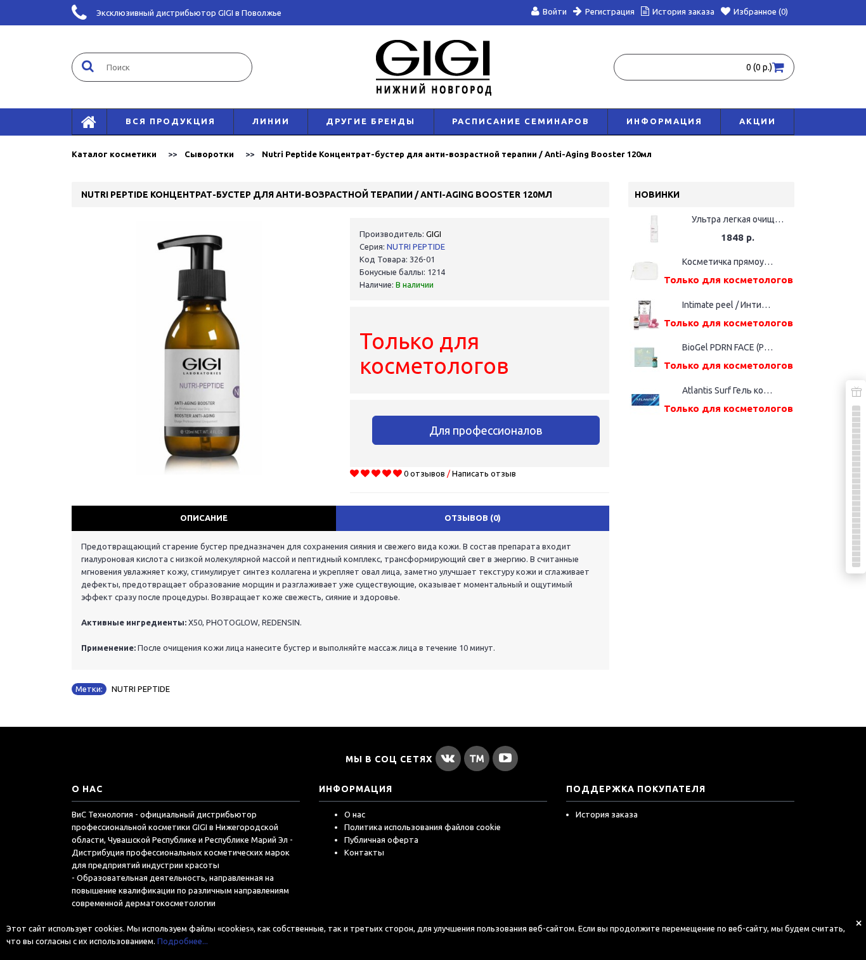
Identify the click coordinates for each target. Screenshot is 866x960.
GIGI (433, 233)
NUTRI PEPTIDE (416, 246)
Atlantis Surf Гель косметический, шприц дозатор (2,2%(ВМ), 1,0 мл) (728, 390)
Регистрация (610, 11)
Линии (271, 121)
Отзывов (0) (472, 517)
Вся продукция (171, 121)
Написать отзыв (484, 473)
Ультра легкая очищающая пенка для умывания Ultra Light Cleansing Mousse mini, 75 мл (738, 219)
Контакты (364, 852)
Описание (204, 517)
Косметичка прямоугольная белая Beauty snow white (728, 262)
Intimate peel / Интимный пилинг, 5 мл (728, 305)
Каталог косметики (114, 154)
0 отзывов (424, 473)
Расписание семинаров (521, 121)
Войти (555, 11)
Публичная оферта (381, 839)
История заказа (607, 814)
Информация (664, 121)
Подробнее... (182, 941)
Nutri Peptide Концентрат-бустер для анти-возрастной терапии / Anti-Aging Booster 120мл (457, 154)
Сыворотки (209, 154)
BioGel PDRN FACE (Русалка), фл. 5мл (728, 347)
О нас (354, 814)
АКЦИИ (757, 121)
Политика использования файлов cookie (422, 826)
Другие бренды (370, 121)
